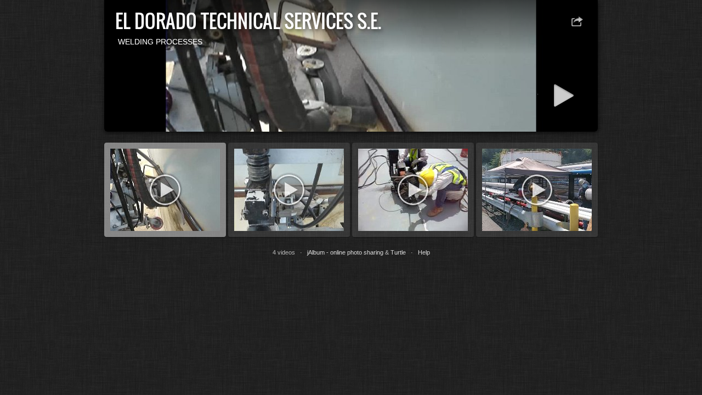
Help (424, 252)
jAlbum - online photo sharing (345, 252)
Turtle (398, 252)
